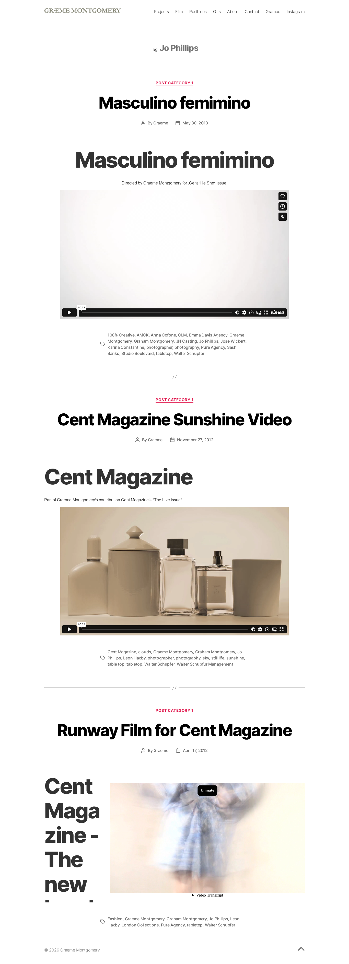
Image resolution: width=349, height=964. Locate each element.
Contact (252, 11)
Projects (161, 11)
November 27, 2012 (195, 439)
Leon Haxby (134, 657)
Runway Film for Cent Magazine (174, 730)
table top (116, 664)
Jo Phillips (208, 341)
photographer (159, 347)
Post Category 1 (174, 83)
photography (187, 347)
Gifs (216, 11)
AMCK (143, 335)
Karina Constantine (126, 347)
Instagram (296, 11)
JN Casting (186, 341)
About (232, 11)
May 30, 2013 (195, 122)
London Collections (140, 924)
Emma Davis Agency (208, 335)
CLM (182, 335)
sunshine (235, 657)
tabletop (164, 353)
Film (179, 11)
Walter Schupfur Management (205, 664)
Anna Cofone (163, 335)
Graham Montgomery (154, 341)
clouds (144, 651)
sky (206, 657)
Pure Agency (213, 347)
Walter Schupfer (189, 353)
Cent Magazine (122, 651)
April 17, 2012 (195, 750)
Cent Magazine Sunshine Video (174, 419)
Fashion (115, 918)
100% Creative (121, 335)
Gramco (273, 11)
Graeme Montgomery (173, 651)
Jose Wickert (233, 341)
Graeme (160, 122)
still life (217, 657)
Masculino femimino (174, 102)
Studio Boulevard (137, 353)
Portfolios (197, 11)
